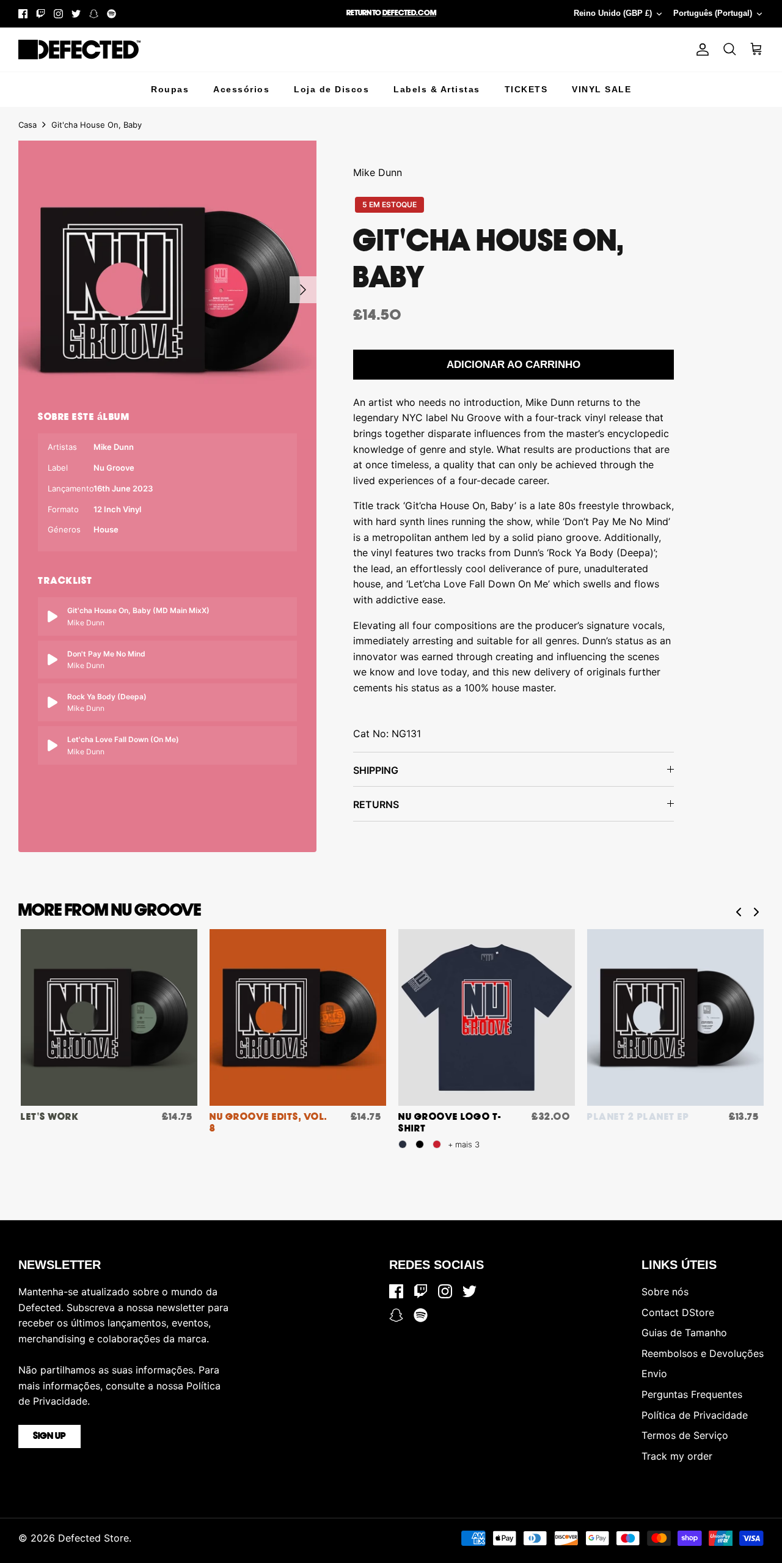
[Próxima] (303, 289)
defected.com (409, 13)
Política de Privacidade (694, 1415)
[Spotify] (111, 13)
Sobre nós (665, 1291)
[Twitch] (40, 13)
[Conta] (700, 49)
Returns (376, 804)
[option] (167, 290)
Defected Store (93, 1538)
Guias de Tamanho (684, 1332)
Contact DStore (677, 1312)
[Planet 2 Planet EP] (675, 1017)
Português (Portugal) (712, 13)
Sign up (49, 1436)
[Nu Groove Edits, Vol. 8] (298, 1017)
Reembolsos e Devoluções (702, 1353)
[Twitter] (76, 13)
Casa (27, 125)
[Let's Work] (109, 1017)
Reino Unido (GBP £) (613, 13)
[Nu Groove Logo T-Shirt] (486, 1017)
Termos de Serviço (684, 1435)
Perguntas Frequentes (691, 1394)
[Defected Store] (79, 49)
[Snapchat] (93, 13)
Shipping (375, 770)
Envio (654, 1373)
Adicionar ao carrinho (513, 364)
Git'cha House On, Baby (96, 125)
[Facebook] (22, 13)
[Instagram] (58, 13)
